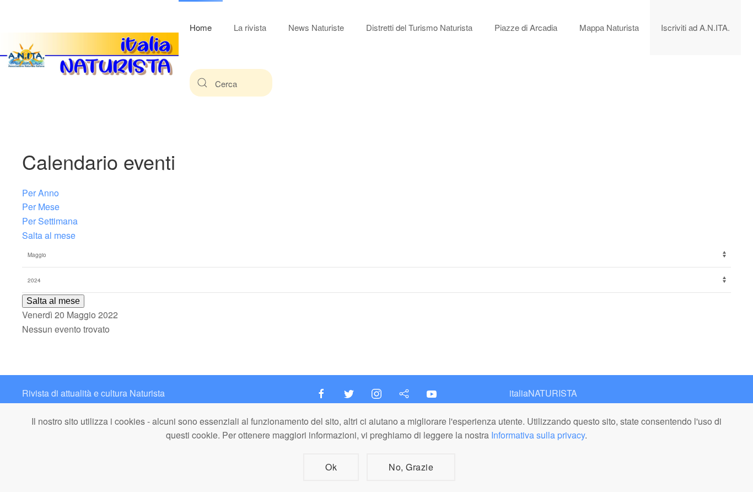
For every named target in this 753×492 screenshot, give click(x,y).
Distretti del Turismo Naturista (419, 27)
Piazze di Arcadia (525, 27)
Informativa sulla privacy (538, 435)
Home (201, 27)
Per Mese (41, 206)
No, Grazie (411, 467)
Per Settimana (50, 221)
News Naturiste (316, 27)
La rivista (250, 27)
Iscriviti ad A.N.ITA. (695, 27)
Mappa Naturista (609, 27)
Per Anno (40, 192)
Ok (331, 467)
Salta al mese (49, 235)
